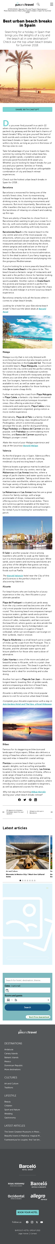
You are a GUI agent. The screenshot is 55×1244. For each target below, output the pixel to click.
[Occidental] (16, 1197)
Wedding (8, 1114)
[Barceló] (27, 1169)
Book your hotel (28, 1212)
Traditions (8, 1088)
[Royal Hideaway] (16, 1184)
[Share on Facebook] (19, 800)
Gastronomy (10, 1118)
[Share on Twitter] (24, 800)
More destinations (12, 1069)
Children (8, 1106)
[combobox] (27, 980)
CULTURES (10, 1077)
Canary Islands (11, 1053)
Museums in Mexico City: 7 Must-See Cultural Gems (25, 875)
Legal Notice (23, 1234)
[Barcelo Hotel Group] (27, 1032)
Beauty (7, 1102)
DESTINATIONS (13, 1043)
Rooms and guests (13, 995)
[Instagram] (32, 1222)
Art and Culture (12, 871)
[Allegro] (39, 1197)
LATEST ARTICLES (14, 1125)
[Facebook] (27, 1222)
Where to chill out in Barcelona (37, 812)
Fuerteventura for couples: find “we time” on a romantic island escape (22, 1140)
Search (27, 1007)
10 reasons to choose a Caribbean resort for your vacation (14, 812)
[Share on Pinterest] (30, 800)
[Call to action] (37, 1222)
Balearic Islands (11, 1057)
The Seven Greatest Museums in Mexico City (22, 1132)
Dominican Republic (13, 1065)
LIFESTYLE (10, 1095)
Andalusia (8, 1049)
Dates (12, 986)
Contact (33, 1234)
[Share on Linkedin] (35, 800)
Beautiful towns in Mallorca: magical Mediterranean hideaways (22, 1136)
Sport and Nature (12, 1110)
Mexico (7, 1061)
